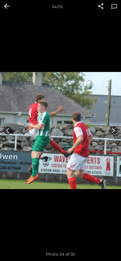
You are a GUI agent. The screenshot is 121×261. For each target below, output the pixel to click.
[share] (100, 7)
